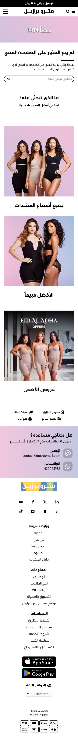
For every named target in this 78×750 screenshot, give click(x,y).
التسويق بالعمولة (39, 596)
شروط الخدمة (39, 634)
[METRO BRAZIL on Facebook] (33, 502)
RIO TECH (35, 714)
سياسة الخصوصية (39, 627)
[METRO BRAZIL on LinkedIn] (57, 502)
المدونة (39, 533)
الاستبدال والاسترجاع (39, 647)
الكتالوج (39, 553)
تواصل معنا (39, 546)
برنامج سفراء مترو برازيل (39, 603)
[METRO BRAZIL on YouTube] (21, 502)
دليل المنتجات (39, 559)
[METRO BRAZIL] (39, 11)
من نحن (39, 539)
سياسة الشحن (39, 640)
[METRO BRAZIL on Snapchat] (45, 512)
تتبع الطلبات (39, 583)
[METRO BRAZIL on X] (45, 502)
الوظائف (39, 577)
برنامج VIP (39, 590)
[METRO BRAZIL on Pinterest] (57, 512)
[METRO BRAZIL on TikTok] (21, 512)
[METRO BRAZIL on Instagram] (33, 512)
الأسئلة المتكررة (39, 620)
